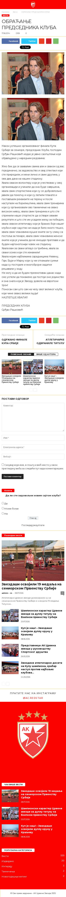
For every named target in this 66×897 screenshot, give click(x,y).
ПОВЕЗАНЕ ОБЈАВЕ (21, 354)
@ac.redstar (33, 698)
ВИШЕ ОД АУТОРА (46, 354)
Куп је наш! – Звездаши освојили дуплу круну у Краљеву (54, 379)
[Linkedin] (33, 768)
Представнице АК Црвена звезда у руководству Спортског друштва (38, 648)
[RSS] (40, 768)
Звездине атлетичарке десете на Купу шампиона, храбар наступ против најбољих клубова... (41, 667)
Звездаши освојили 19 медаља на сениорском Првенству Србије (11, 379)
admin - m (7, 593)
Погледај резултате (33, 525)
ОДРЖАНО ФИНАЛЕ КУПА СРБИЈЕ (14, 341)
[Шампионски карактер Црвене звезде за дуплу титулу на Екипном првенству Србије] (33, 366)
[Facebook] (19, 768)
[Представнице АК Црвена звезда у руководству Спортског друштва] (10, 650)
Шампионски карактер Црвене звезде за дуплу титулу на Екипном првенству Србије (32, 380)
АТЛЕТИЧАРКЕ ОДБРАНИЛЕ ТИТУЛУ (50, 341)
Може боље (11, 508)
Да (5, 503)
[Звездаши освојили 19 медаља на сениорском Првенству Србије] (11, 366)
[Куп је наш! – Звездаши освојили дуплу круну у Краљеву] (54, 366)
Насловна (5, 12)
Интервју (7, 866)
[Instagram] (26, 768)
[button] (60, 4)
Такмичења (8, 871)
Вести (5, 15)
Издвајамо (8, 861)
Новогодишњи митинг (14, 876)
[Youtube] (46, 768)
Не (6, 513)
